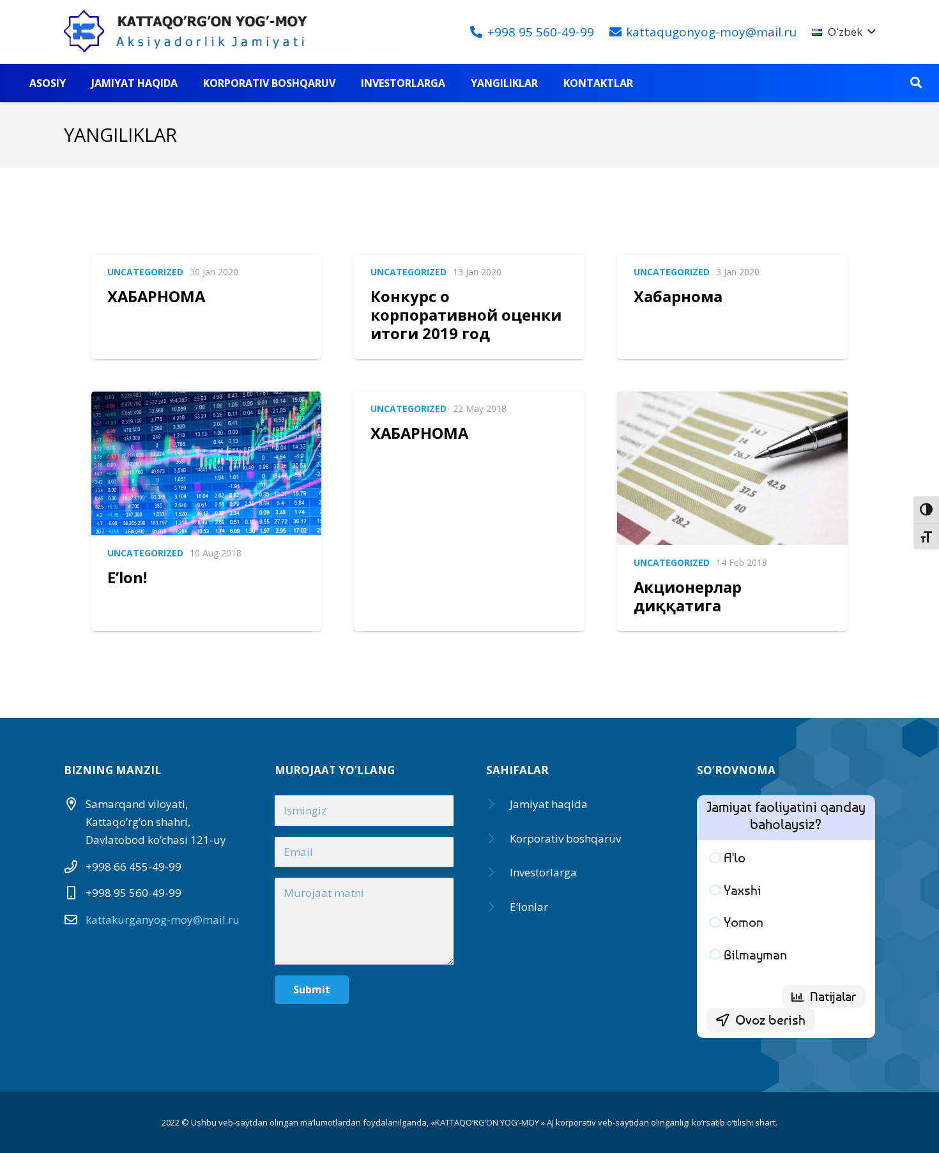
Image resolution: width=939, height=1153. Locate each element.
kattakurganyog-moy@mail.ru (163, 919)
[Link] (191, 31)
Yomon (743, 922)
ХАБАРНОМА (156, 296)
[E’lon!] (206, 464)
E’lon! (127, 577)
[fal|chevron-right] (498, 804)
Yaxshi (742, 890)
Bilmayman (755, 955)
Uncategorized (145, 272)
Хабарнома (678, 296)
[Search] (916, 83)
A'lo (734, 858)
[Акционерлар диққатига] (732, 469)
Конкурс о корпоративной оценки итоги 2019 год (465, 314)
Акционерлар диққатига (688, 596)
